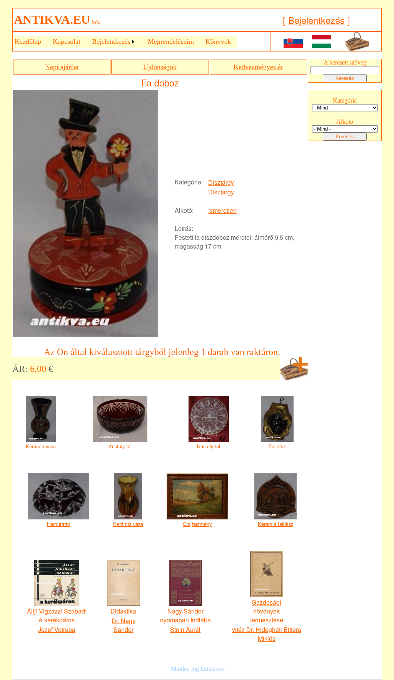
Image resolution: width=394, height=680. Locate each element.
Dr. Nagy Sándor (123, 625)
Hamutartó (58, 523)
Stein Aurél (185, 629)
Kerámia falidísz (275, 523)
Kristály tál (120, 446)
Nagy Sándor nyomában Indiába (185, 615)
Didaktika (123, 611)
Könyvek (218, 41)
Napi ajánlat (62, 67)
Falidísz (277, 446)
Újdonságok (160, 67)
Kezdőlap (28, 41)
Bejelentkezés (316, 20)
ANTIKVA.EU (52, 20)
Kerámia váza (41, 446)
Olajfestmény (197, 523)
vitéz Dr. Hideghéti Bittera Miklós (266, 634)
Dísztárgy (221, 182)
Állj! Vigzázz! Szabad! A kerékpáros (57, 615)
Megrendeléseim (171, 41)
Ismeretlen (222, 210)
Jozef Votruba (56, 629)
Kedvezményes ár (258, 67)
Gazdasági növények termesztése (266, 611)
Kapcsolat (66, 41)
